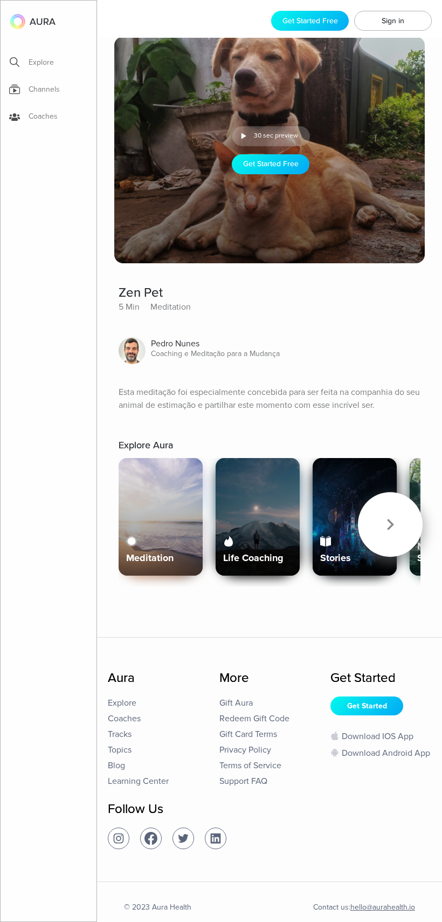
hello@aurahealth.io (382, 907)
